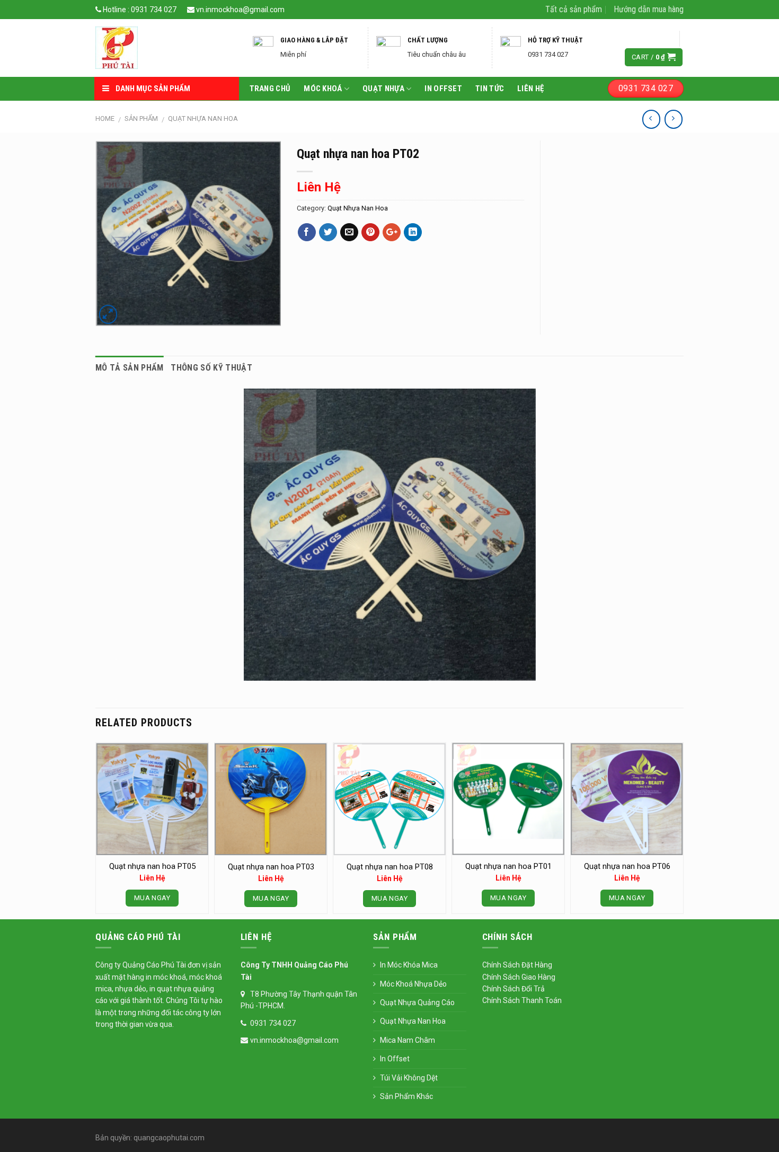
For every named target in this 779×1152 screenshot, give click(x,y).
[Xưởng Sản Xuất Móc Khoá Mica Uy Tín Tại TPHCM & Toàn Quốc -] (164, 48)
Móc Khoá (323, 88)
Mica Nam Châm (407, 1040)
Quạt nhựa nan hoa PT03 (271, 867)
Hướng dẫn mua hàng (649, 9)
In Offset (443, 88)
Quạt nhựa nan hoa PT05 (152, 866)
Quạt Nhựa (383, 88)
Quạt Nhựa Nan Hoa (203, 118)
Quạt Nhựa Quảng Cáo (417, 1002)
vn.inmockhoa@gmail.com (239, 9)
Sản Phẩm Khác (406, 1096)
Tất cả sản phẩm (573, 9)
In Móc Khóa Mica (409, 965)
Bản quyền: (113, 1137)
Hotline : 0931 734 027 (138, 9)
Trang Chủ (270, 88)
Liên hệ (530, 88)
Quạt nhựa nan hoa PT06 (627, 866)
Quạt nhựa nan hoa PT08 (390, 867)
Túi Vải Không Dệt (409, 1078)
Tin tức (489, 88)
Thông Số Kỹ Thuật (211, 368)
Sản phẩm (141, 118)
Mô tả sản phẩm (129, 368)
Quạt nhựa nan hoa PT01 (508, 866)
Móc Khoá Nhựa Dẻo (413, 984)
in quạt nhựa (171, 988)
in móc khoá (165, 977)
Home (104, 118)
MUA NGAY (152, 898)
